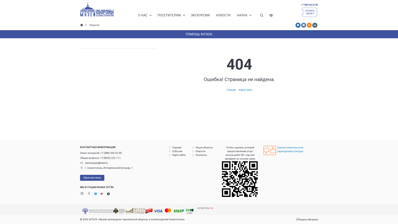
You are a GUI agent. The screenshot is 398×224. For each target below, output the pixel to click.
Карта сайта (245, 89)
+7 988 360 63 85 (309, 5)
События (177, 151)
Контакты (201, 155)
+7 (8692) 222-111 (110, 157)
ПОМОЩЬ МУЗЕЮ (199, 34)
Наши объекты (204, 147)
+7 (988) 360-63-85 (111, 153)
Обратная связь (92, 177)
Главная (231, 89)
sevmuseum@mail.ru (96, 162)
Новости (200, 151)
